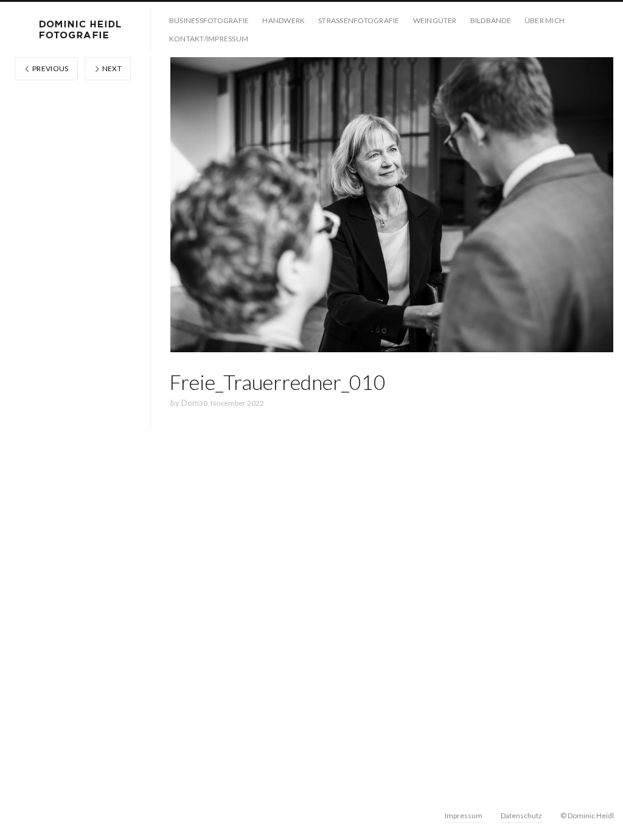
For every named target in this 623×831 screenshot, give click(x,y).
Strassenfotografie (358, 20)
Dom (190, 403)
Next (111, 68)
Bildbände (490, 20)
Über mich (544, 20)
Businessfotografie (209, 20)
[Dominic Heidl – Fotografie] (80, 29)
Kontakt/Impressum (208, 38)
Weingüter (435, 20)
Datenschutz (521, 815)
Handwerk (283, 20)
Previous (50, 68)
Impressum (463, 815)
